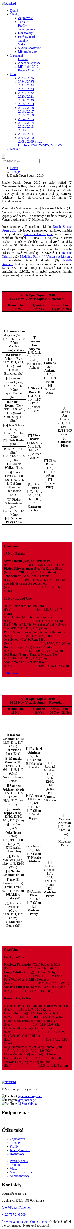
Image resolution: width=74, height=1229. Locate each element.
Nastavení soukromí (36, 1225)
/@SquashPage (27, 1103)
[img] (9, 3)
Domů (14, 168)
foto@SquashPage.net (16, 1207)
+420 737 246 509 (14, 1214)
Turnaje (15, 172)
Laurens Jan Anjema (38, 234)
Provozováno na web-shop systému (25, 1221)
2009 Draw (11, 673)
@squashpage (27, 1100)
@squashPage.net (30, 1096)
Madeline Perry (30, 256)
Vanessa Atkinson (58, 256)
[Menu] (3, 156)
